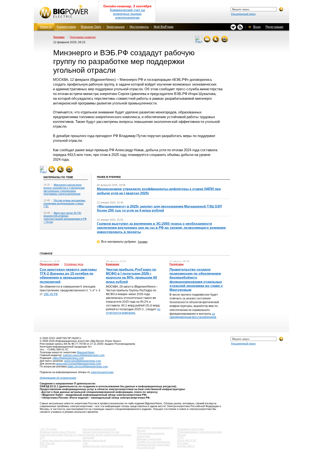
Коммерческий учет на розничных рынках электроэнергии (127, 13)
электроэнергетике (102, 372)
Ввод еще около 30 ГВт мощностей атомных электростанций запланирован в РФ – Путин (65, 217)
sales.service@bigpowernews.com (88, 366)
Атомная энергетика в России (58, 431)
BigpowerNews (85, 352)
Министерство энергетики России (103, 446)
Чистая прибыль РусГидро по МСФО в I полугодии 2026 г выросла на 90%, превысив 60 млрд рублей (131, 275)
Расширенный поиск (243, 14)
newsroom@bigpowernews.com (82, 360)
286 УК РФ (51, 294)
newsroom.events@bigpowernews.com (78, 363)
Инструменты (139, 27)
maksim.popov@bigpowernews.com (84, 355)
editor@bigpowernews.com (68, 358)
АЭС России (47, 443)
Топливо (59, 37)
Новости (46, 27)
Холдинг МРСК (186, 446)
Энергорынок (115, 27)
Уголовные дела (73, 264)
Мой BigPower (164, 27)
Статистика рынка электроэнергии (60, 440)
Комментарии (66, 27)
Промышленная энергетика (153, 444)
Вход (257, 27)
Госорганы (176, 264)
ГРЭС (180, 437)
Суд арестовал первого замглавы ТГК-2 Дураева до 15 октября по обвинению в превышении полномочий (68, 275)
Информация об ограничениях (58, 377)
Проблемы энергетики (190, 429)
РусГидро (182, 443)
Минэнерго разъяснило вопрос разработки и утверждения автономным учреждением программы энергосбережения (64, 189)
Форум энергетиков (94, 440)
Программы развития (83, 37)
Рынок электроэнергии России (101, 431)
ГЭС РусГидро (48, 429)
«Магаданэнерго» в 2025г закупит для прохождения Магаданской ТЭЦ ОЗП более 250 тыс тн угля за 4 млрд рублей (159, 208)
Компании (112, 264)
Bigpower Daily (91, 27)
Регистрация (274, 27)
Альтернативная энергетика (99, 429)
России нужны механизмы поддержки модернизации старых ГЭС (64, 203)
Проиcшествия (49, 264)
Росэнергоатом (146, 447)
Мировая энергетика (149, 439)
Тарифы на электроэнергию (153, 441)
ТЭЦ (85, 443)
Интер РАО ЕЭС (186, 440)
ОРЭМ (44, 446)
